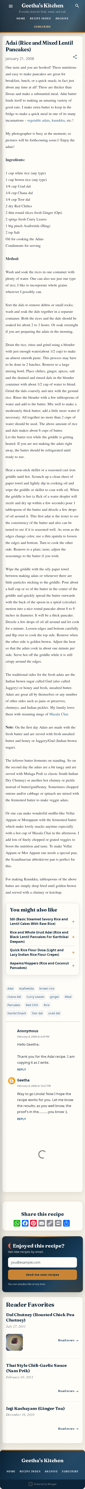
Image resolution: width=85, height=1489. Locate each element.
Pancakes (13, 1005)
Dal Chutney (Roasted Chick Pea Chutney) (40, 1317)
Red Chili (32, 1005)
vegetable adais (38, 120)
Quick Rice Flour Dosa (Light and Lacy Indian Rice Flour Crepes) (37, 952)
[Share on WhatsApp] (17, 1223)
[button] (74, 58)
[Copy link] (50, 1223)
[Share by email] (41, 1223)
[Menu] (10, 6)
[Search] (77, 5)
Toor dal (37, 1013)
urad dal (54, 1013)
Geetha (23, 1080)
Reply (21, 1069)
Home (21, 18)
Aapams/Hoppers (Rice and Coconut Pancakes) (39, 965)
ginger (54, 997)
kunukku (58, 120)
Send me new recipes (42, 1274)
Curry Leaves (35, 997)
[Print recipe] (58, 1223)
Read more (68, 1341)
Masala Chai (58, 713)
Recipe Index (40, 18)
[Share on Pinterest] (33, 1223)
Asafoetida (26, 988)
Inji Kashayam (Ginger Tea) (35, 1408)
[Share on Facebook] (25, 1223)
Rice (47, 1005)
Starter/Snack (16, 1013)
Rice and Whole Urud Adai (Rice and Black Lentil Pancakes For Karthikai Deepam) (39, 937)
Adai (10, 988)
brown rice (46, 988)
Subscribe (42, 26)
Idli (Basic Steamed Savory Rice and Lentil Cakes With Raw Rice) (39, 921)
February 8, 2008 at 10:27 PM (34, 1086)
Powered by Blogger (45, 1483)
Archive (61, 18)
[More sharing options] (66, 1223)
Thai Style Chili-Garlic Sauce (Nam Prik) (36, 1367)
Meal (68, 997)
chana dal (14, 997)
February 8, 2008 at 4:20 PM (33, 1036)
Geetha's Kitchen (42, 5)
